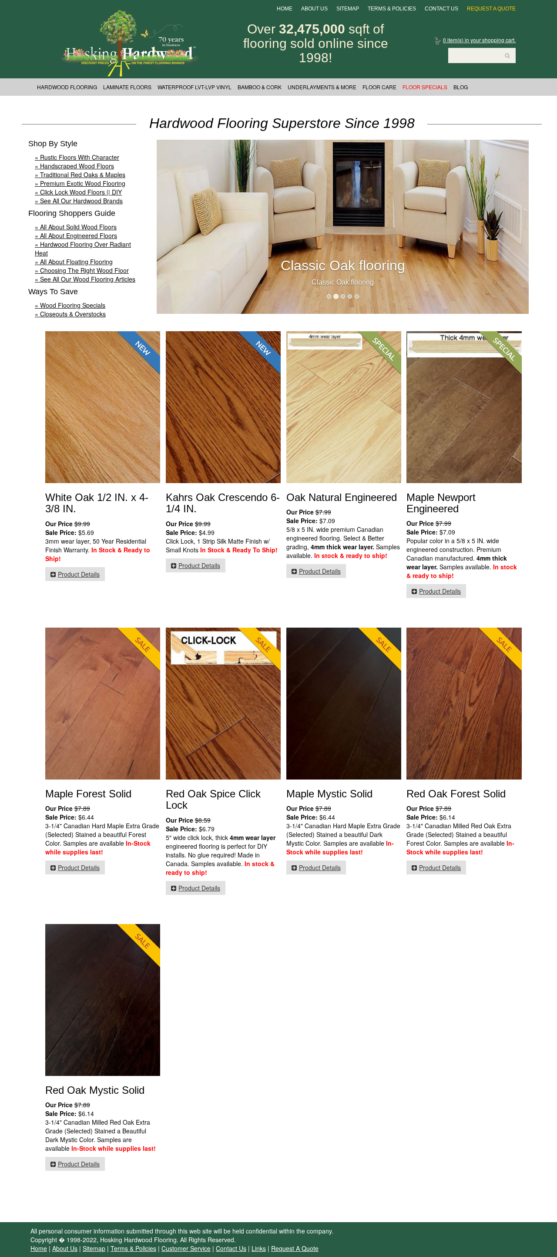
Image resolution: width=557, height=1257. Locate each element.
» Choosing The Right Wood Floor (82, 270)
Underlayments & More (322, 87)
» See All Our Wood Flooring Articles (85, 279)
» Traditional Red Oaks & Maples (80, 174)
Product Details (79, 574)
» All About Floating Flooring (74, 261)
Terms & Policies (392, 9)
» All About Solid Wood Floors (76, 226)
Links (259, 1248)
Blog (460, 87)
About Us (314, 9)
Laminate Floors (127, 87)
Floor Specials (425, 87)
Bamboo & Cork (260, 87)
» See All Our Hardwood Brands (79, 200)
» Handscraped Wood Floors (74, 165)
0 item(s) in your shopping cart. (479, 40)
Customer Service (186, 1248)
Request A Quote (491, 9)
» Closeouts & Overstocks (70, 313)
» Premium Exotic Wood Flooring (80, 183)
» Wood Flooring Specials (70, 305)
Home (284, 9)
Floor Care (379, 87)
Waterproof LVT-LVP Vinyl (195, 87)
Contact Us (441, 9)
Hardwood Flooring (67, 87)
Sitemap (347, 9)
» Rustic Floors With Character (77, 157)
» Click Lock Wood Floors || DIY (78, 192)
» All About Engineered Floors (76, 235)
